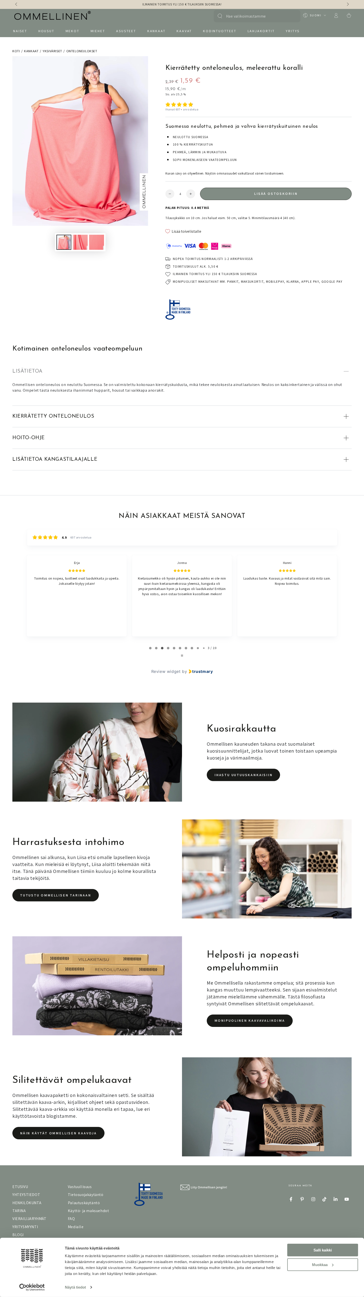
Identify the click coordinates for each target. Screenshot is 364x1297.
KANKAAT (31, 51)
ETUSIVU (20, 1186)
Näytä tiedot (75, 1287)
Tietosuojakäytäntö (86, 1194)
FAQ (71, 1218)
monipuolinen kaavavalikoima (249, 1020)
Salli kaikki (322, 1250)
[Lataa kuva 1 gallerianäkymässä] (63, 242)
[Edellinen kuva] (16, 4)
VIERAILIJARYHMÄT (29, 1218)
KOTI (16, 51)
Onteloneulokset (81, 51)
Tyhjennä (291, 16)
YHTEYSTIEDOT (26, 1194)
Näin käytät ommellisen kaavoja (58, 1133)
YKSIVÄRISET (52, 51)
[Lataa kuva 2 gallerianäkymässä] (80, 242)
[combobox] (254, 16)
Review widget (166, 671)
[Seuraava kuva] (347, 4)
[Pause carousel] (182, 655)
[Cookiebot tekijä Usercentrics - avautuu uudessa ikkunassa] (32, 1287)
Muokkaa (320, 1264)
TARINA (19, 1210)
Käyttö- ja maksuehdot (88, 1210)
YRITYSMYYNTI (25, 1226)
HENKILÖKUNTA (26, 1202)
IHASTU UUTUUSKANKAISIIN (243, 775)
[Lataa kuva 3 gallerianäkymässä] (96, 242)
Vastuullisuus (80, 1186)
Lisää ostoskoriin (276, 193)
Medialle (76, 1226)
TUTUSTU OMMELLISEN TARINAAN (55, 895)
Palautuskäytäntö (84, 1202)
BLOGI (18, 1234)
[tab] (150, 648)
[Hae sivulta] (219, 16)
